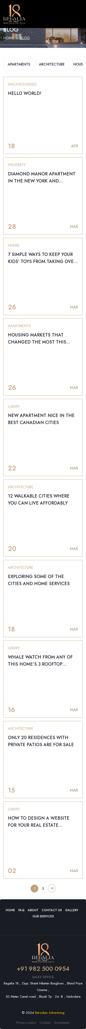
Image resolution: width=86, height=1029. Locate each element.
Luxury (14, 406)
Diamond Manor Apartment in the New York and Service (41, 181)
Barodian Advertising (49, 1012)
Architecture (52, 64)
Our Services (43, 916)
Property (17, 164)
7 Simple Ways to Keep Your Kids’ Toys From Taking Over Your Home (42, 261)
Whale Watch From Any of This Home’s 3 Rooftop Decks (40, 664)
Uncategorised (22, 84)
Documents (62, 1022)
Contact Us (52, 910)
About (33, 910)
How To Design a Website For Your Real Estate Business (38, 825)
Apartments (19, 64)
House (13, 245)
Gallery (71, 910)
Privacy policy (26, 1022)
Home (8, 38)
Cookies (45, 1022)
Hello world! (24, 93)
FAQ (21, 910)
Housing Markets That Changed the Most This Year (37, 342)
